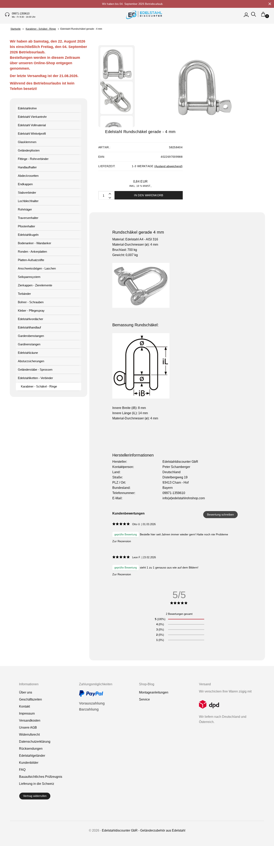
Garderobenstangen (31, 336)
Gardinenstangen (29, 344)
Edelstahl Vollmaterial (32, 125)
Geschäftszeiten (30, 699)
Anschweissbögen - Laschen (37, 268)
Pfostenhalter (26, 226)
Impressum (27, 713)
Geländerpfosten (29, 150)
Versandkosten (29, 720)
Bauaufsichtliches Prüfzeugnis (40, 776)
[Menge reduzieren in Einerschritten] (109, 193)
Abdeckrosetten (28, 175)
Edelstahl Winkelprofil (32, 133)
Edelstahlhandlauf (29, 327)
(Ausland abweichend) (168, 166)
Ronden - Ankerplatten (32, 251)
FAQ (22, 769)
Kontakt (24, 706)
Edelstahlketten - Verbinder (35, 378)
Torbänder (24, 293)
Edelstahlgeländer (32, 755)
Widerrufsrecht (29, 734)
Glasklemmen (27, 142)
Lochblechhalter (28, 201)
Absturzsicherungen (31, 361)
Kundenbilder (28, 762)
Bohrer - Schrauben (31, 302)
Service (144, 699)
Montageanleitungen (153, 692)
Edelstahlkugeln (28, 234)
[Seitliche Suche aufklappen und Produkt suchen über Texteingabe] (253, 16)
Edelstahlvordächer (30, 319)
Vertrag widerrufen (35, 795)
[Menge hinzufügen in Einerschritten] (109, 197)
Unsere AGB (28, 727)
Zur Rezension (121, 541)
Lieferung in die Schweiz (36, 783)
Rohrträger (25, 209)
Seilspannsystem (29, 277)
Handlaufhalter (27, 167)
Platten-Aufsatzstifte (31, 260)
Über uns (25, 692)
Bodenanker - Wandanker (34, 243)
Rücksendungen (31, 748)
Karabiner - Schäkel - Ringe (39, 386)
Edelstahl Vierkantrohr (32, 116)
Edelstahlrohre (27, 108)
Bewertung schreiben (220, 514)
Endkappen (25, 184)
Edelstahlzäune (28, 352)
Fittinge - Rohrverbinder (33, 159)
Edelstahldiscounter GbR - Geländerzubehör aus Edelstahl (143, 830)
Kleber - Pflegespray (31, 310)
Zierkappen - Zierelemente (35, 285)
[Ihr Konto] (246, 16)
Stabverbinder (27, 192)
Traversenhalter (28, 218)
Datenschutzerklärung (34, 741)
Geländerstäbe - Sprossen (35, 369)
